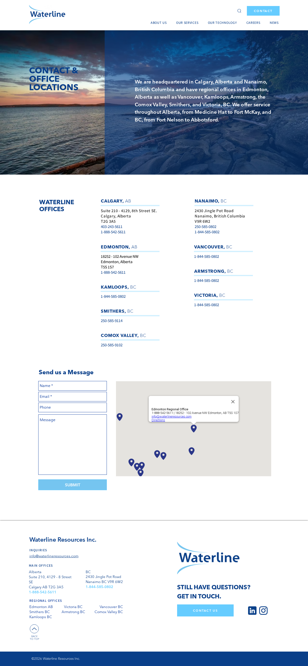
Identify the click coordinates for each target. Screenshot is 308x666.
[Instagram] (263, 610)
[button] (160, 22)
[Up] (34, 628)
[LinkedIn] (252, 610)
